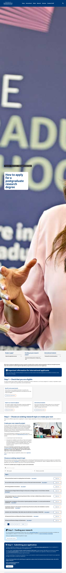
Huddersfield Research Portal (22, 434)
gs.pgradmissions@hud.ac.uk (14, 562)
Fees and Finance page (34, 532)
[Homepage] (8, 3)
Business (44, 3)
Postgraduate (7, 165)
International (29, 3)
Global (34, 3)
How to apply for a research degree (25, 165)
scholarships (16, 461)
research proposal (8, 448)
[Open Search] (63, 3)
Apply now (57, 478)
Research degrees (14, 165)
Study (23, 3)
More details (34, 478)
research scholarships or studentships (46, 533)
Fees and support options (11, 538)
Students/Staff (50, 3)
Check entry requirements (10, 395)
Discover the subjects (9, 409)
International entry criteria (40, 409)
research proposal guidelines (13, 551)
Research (39, 3)
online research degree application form (41, 547)
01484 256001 (13, 563)
